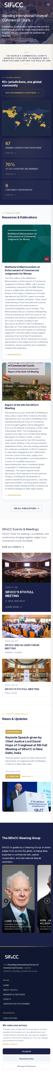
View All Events (11, 547)
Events (7, 999)
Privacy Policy (10, 1044)
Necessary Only (26, 1059)
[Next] (47, 901)
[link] (26, 769)
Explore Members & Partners (20, 93)
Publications (10, 1018)
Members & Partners (14, 994)
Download (14, 776)
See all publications (25, 508)
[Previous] (6, 901)
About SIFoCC (10, 990)
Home (6, 985)
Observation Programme (16, 1004)
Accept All (26, 1051)
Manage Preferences (26, 1066)
